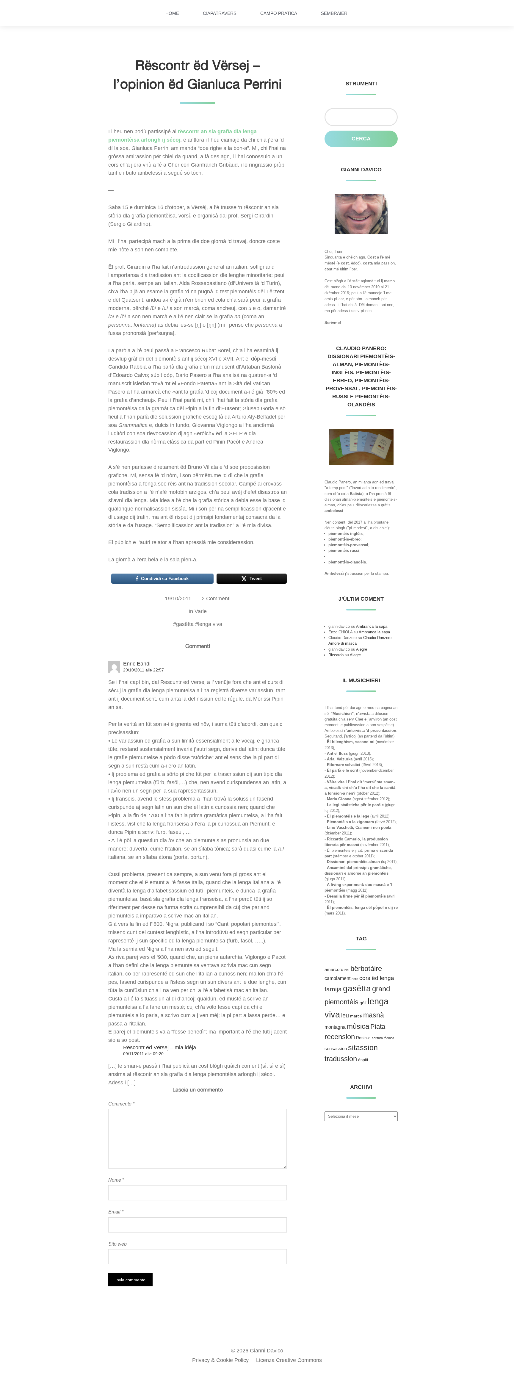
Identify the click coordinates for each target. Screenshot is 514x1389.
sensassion (336, 1048)
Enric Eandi (137, 664)
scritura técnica (383, 1038)
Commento (121, 1103)
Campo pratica (278, 13)
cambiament (337, 978)
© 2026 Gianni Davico (257, 1351)
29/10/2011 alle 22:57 (143, 670)
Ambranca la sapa (371, 626)
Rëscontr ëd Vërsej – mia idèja (159, 1047)
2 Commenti (216, 599)
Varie (201, 611)
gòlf (363, 1002)
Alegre (361, 649)
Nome (116, 1179)
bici (346, 970)
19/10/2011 (178, 599)
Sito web (117, 1243)
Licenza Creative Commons (289, 1360)
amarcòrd (334, 969)
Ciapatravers (219, 13)
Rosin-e (363, 1038)
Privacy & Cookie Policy (220, 1360)
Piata (377, 1026)
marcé (356, 1016)
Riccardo (336, 655)
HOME (172, 13)
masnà (373, 1015)
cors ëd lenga (376, 978)
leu (345, 1015)
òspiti (363, 1060)
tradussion (341, 1059)
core (355, 979)
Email (115, 1211)
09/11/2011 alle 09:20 (143, 1053)
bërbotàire (366, 968)
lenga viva (210, 624)
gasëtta (185, 624)
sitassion (363, 1047)
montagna (335, 1027)
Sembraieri (335, 13)
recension (340, 1037)
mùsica (358, 1026)
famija (333, 989)
